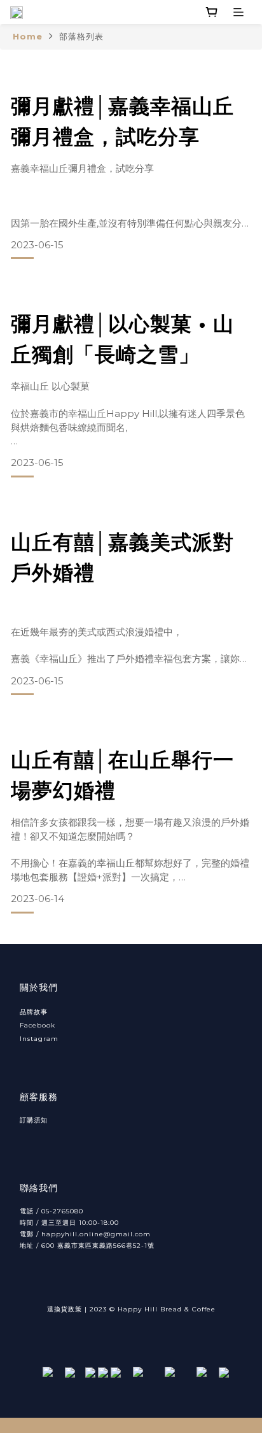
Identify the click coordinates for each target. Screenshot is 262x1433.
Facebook (37, 1025)
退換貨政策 (64, 1309)
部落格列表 (81, 36)
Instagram (39, 1038)
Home (28, 36)
